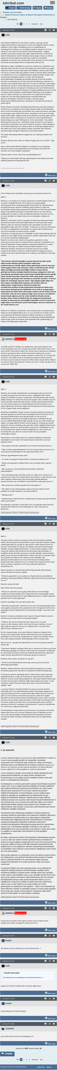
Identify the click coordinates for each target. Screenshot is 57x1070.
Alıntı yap (51, 175)
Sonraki (35, 24)
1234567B (9, 1028)
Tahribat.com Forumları (12, 12)
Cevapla (8, 1053)
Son (41, 24)
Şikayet (50, 30)
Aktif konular (25, 8)
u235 (7, 35)
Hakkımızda (41, 1067)
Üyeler (39, 8)
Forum (12, 8)
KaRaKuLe (9, 339)
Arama (50, 8)
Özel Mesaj (54, 30)
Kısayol (46, 30)
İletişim (48, 1067)
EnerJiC (8, 940)
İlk (18, 24)
